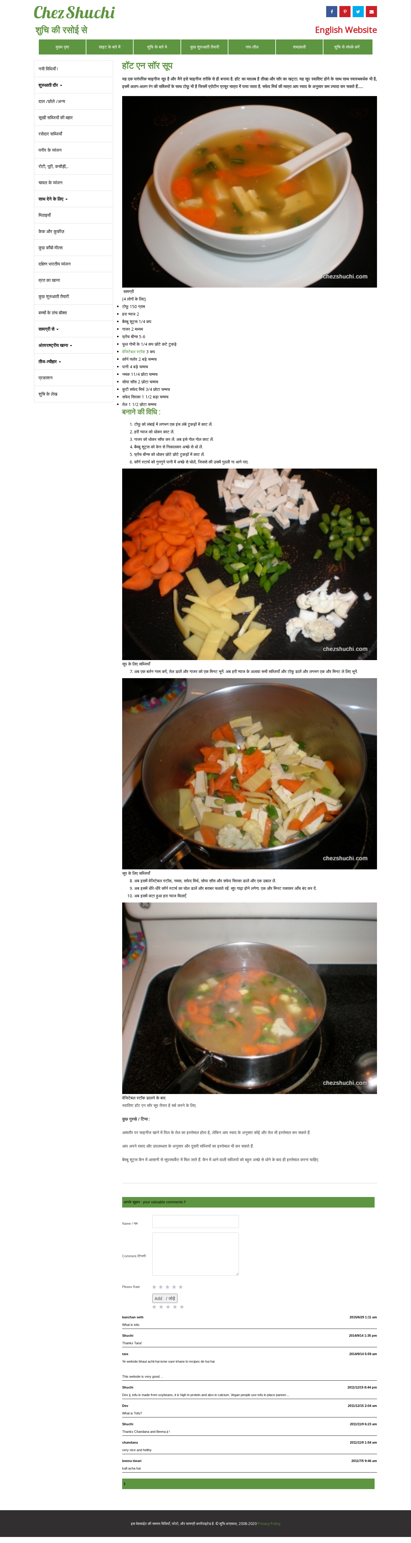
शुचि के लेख (48, 394)
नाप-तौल (252, 47)
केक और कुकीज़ (51, 231)
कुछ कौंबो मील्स (51, 248)
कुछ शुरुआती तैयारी (204, 47)
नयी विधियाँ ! (48, 69)
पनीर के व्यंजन (50, 150)
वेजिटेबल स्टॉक (134, 351)
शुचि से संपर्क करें (347, 47)
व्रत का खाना (49, 280)
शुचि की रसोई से (61, 29)
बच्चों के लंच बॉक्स (53, 313)
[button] (73, 361)
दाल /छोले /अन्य (52, 101)
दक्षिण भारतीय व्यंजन (55, 264)
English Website (346, 29)
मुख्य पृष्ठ (62, 47)
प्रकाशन (46, 378)
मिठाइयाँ (45, 215)
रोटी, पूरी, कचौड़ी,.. (54, 166)
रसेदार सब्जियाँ (50, 134)
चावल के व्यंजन (51, 182)
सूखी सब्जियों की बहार (56, 117)
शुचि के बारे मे (157, 47)
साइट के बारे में (109, 47)
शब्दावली (299, 47)
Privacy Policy (269, 1523)
